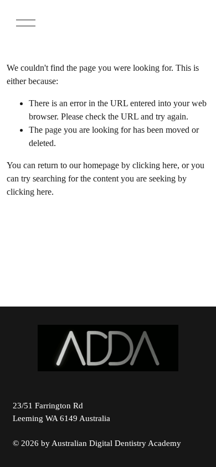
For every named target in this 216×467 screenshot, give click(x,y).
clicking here (154, 165)
